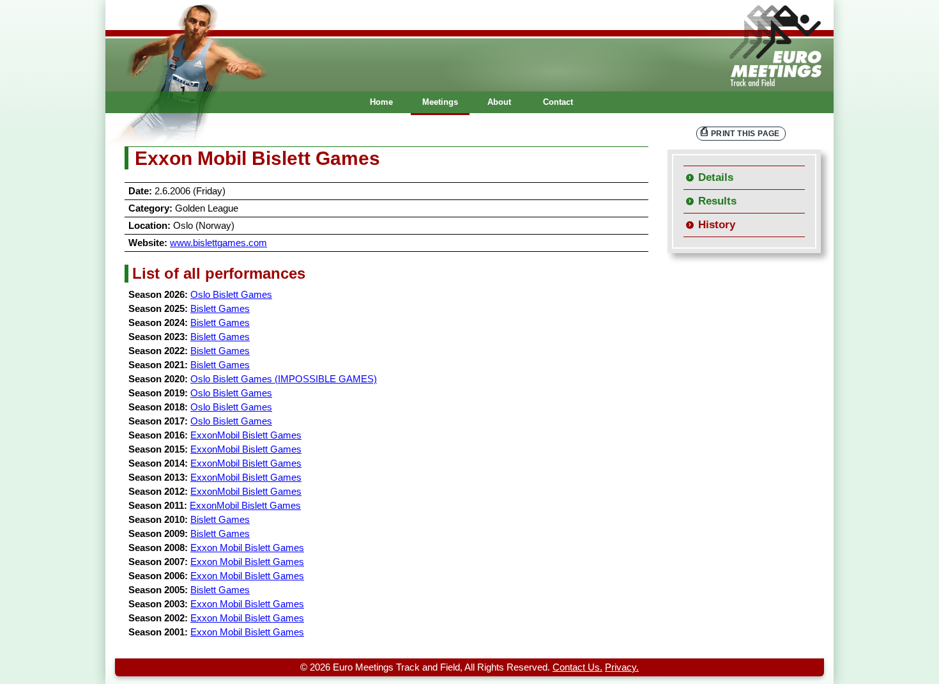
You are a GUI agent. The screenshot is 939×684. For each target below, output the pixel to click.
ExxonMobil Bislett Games (246, 435)
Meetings (440, 102)
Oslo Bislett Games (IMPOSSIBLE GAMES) (283, 379)
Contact (558, 102)
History (716, 225)
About (499, 102)
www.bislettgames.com (218, 243)
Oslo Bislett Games (231, 295)
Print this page (745, 133)
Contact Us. (577, 667)
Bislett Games (220, 309)
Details (715, 177)
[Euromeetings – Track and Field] (469, 45)
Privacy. (622, 667)
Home (381, 102)
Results (717, 201)
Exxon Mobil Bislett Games (247, 548)
